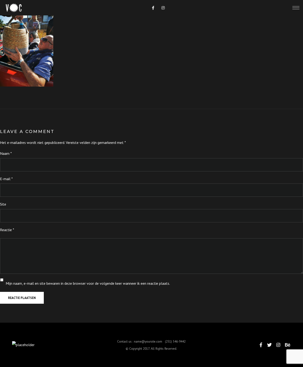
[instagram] (163, 8)
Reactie (7, 229)
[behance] (287, 344)
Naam (6, 153)
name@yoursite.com (148, 341)
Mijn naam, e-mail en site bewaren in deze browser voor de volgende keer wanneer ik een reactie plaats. (88, 283)
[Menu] (296, 7)
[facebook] (153, 8)
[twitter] (269, 344)
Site (3, 204)
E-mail (6, 178)
